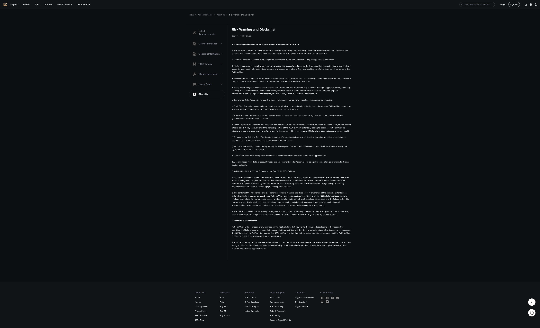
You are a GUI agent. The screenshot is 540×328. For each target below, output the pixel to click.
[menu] (207, 62)
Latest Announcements (207, 33)
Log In (503, 4)
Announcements (205, 15)
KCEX (191, 15)
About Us (221, 15)
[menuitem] (207, 32)
